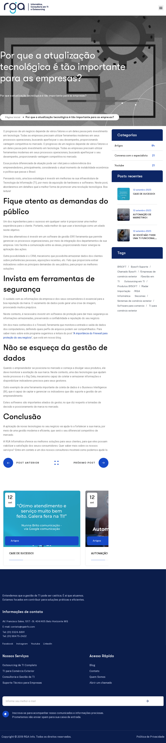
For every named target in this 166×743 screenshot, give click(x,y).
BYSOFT (121, 266)
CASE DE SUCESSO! (21, 553)
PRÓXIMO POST (84, 462)
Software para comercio (130, 305)
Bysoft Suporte (139, 266)
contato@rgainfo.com (23, 626)
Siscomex (140, 296)
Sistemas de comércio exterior (134, 300)
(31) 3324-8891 (16, 632)
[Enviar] (147, 701)
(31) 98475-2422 (17, 636)
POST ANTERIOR (27, 462)
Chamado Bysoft (126, 271)
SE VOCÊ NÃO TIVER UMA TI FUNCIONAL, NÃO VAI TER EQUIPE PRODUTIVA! (144, 240)
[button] (161, 7)
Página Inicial (12, 117)
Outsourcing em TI (134, 281)
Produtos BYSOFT (127, 286)
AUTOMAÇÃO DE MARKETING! (142, 216)
